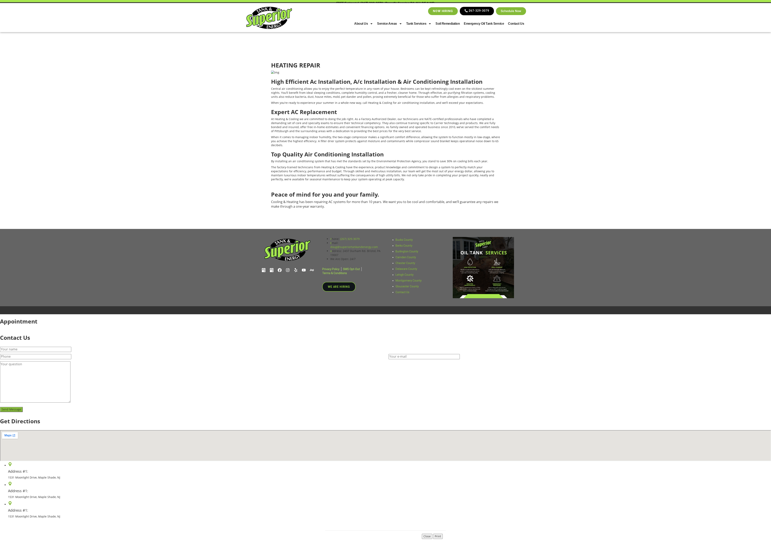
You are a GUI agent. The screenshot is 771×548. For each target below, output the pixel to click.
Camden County (406, 257)
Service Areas (387, 23)
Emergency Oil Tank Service (484, 23)
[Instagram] (288, 270)
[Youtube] (304, 270)
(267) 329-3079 (350, 239)
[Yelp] (296, 270)
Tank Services (416, 23)
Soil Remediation (447, 23)
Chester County (405, 263)
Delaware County (406, 268)
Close (427, 536)
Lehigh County (405, 274)
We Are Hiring (339, 286)
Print (438, 536)
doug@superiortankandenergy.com (354, 247)
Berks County (404, 245)
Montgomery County (409, 280)
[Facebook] (280, 270)
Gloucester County (407, 286)
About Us (361, 23)
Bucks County (404, 239)
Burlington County (407, 251)
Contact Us (516, 23)
